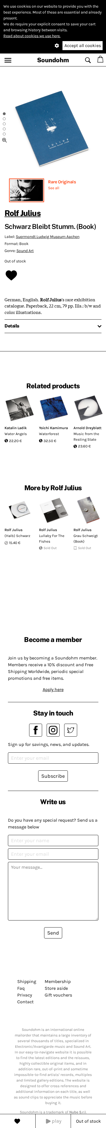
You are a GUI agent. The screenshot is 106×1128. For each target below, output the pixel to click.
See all (53, 188)
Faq (21, 988)
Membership (58, 981)
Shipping (26, 981)
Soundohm (53, 60)
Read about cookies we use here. (31, 36)
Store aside (56, 988)
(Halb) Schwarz (17, 536)
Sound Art (25, 250)
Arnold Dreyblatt (87, 428)
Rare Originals (62, 181)
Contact (25, 1001)
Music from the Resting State (86, 437)
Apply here (53, 689)
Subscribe (53, 776)
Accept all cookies (82, 45)
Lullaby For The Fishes (51, 538)
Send (53, 933)
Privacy (24, 995)
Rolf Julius (23, 213)
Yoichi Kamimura (53, 428)
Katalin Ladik (16, 428)
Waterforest (49, 434)
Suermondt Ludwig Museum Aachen (47, 236)
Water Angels (16, 434)
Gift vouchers (58, 995)
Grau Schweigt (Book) (85, 538)
